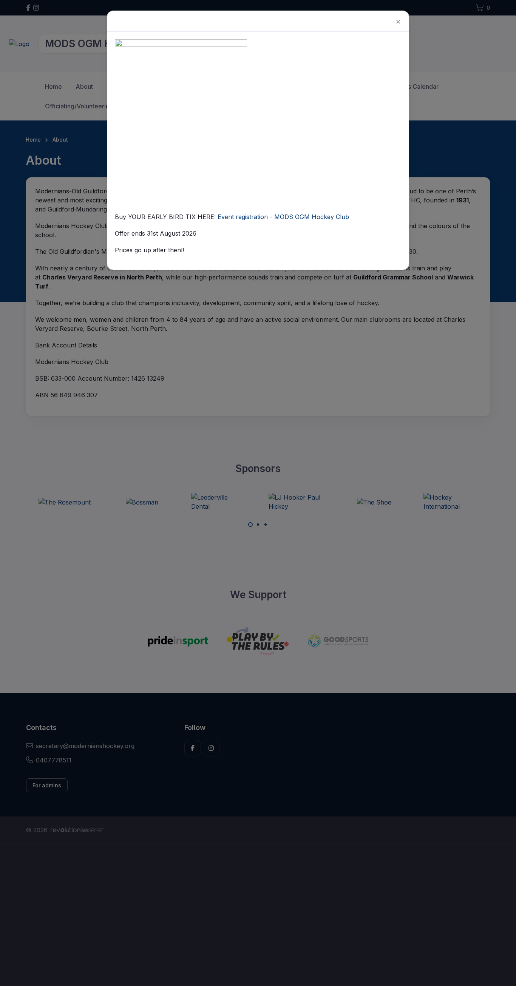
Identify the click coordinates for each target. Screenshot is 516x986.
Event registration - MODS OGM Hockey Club (283, 217)
